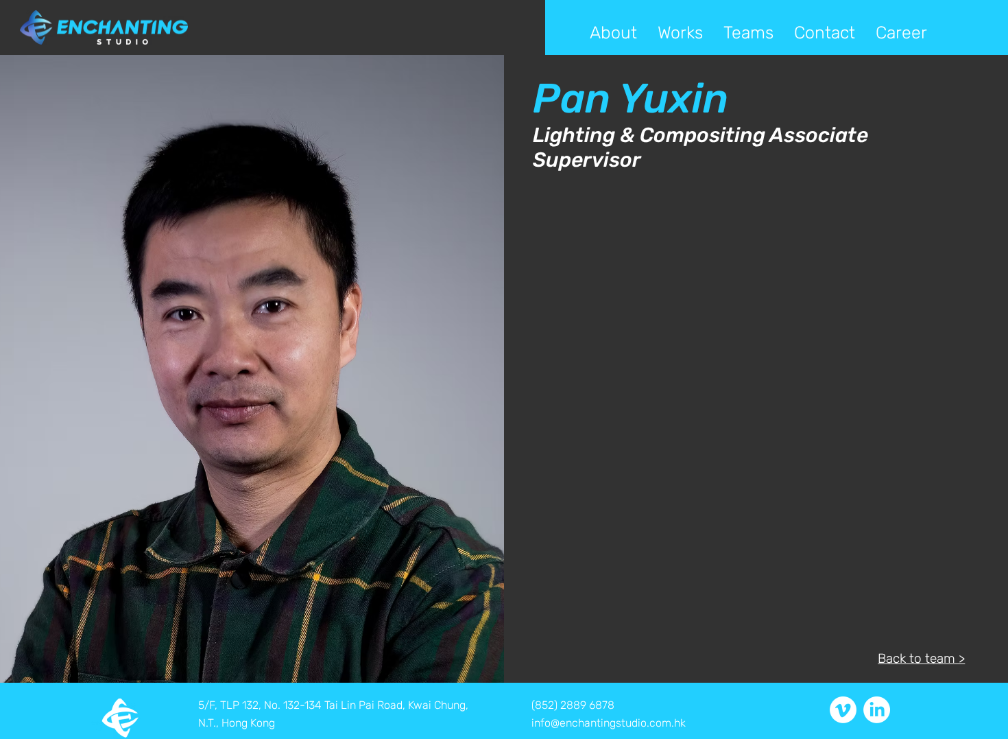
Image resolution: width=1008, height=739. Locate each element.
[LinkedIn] (876, 709)
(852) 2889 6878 (572, 705)
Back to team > (921, 658)
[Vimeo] (843, 709)
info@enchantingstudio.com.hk (608, 722)
